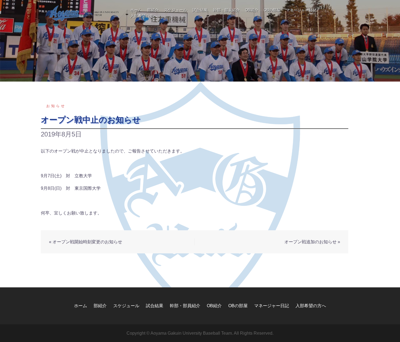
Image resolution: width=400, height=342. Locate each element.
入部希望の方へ (143, 16)
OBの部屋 (272, 10)
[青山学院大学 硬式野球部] (84, 13)
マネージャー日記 (301, 10)
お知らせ (56, 106)
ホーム (136, 10)
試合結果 (200, 10)
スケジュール (175, 10)
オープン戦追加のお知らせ (310, 242)
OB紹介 (251, 10)
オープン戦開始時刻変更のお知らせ (87, 242)
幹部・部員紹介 (226, 10)
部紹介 (153, 10)
